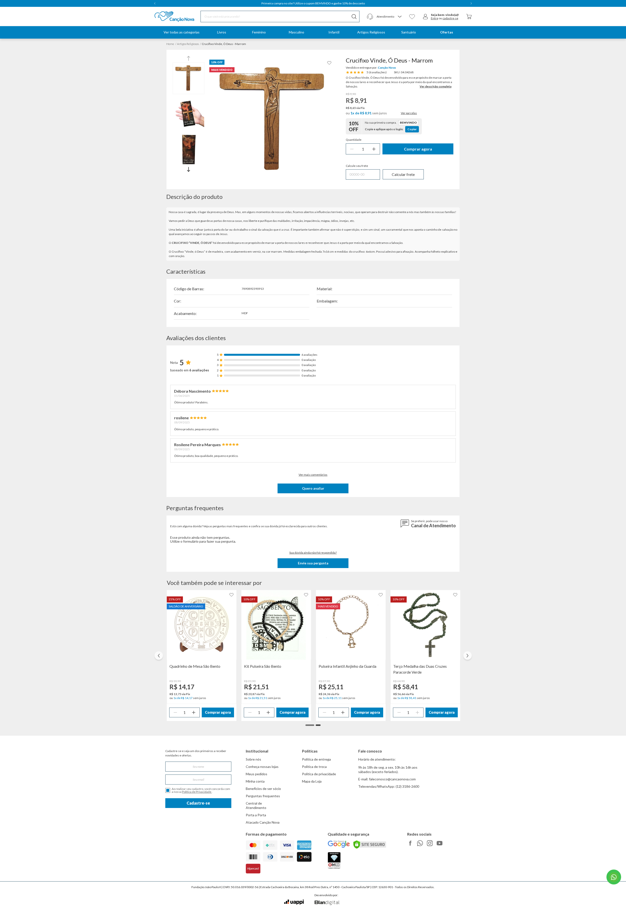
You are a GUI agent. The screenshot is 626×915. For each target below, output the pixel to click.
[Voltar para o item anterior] (188, 59)
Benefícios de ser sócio (263, 788)
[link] (221, 32)
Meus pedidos (256, 774)
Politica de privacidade (319, 774)
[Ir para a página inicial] (168, 16)
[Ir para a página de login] (425, 17)
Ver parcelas (409, 113)
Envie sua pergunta (313, 563)
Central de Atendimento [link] (256, 805)
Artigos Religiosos (188, 44)
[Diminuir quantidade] (352, 149)
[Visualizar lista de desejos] (412, 17)
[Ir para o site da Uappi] (294, 902)
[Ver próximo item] (471, 3)
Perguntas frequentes (263, 796)
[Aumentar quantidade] (374, 149)
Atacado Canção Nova (262, 822)
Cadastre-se (198, 803)
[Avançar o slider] (467, 655)
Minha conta (255, 781)
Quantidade (353, 139)
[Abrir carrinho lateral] (469, 16)
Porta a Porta (256, 815)
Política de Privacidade (197, 792)
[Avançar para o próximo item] (188, 168)
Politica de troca (314, 766)
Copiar (412, 129)
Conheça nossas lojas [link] (262, 766)
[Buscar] (354, 16)
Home (170, 44)
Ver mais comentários (313, 474)
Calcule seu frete (357, 166)
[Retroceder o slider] (159, 655)
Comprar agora (418, 149)
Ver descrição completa (435, 86)
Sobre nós (253, 759)
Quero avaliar (313, 488)
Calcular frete (403, 174)
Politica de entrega (316, 759)
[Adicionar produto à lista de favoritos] (329, 63)
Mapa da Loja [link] (312, 781)
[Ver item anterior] (154, 3)
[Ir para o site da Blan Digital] (327, 903)
